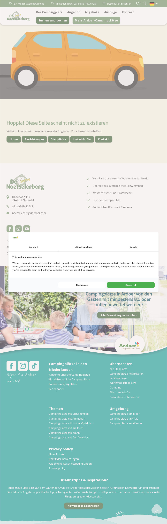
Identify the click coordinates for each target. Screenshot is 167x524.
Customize (82, 285)
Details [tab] (133, 247)
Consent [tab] (33, 247)
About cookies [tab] (83, 247)
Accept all (131, 285)
